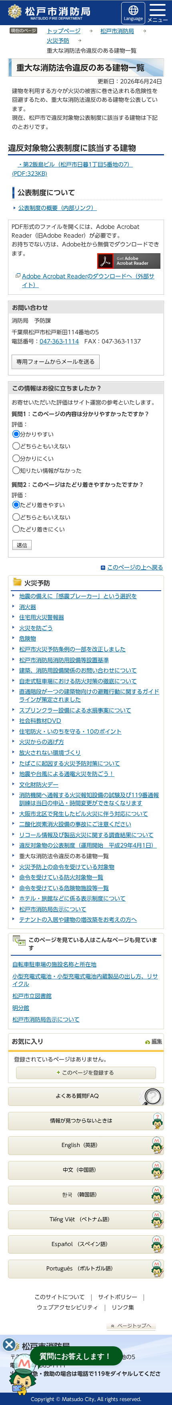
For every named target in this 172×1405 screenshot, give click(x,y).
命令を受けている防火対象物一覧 (61, 877)
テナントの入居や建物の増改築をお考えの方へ (78, 920)
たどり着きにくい (42, 529)
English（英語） (81, 1145)
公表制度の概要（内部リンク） (57, 208)
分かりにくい (37, 459)
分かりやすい (37, 434)
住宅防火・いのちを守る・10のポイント (70, 731)
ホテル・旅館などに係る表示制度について (72, 898)
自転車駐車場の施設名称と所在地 (54, 964)
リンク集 (123, 1307)
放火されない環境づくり (50, 753)
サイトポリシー (117, 1297)
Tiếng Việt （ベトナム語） (81, 1219)
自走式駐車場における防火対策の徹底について (78, 681)
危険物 (27, 638)
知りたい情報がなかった (51, 471)
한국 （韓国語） (81, 1194)
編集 (157, 1041)
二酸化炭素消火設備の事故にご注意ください (75, 824)
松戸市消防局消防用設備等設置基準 (64, 660)
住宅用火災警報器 (41, 617)
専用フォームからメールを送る (55, 362)
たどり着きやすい (42, 505)
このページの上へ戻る (135, 567)
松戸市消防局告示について (52, 909)
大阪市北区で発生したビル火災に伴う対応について (83, 814)
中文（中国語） (81, 1170)
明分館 (20, 1008)
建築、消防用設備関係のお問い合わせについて (78, 670)
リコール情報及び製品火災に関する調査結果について (86, 835)
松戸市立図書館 (32, 996)
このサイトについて (59, 1297)
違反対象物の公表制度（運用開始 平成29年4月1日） (88, 845)
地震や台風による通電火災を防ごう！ (66, 774)
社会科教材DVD (40, 721)
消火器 (27, 607)
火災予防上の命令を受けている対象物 (66, 867)
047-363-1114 (59, 341)
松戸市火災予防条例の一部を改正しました (72, 649)
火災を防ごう (36, 628)
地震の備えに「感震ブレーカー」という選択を (78, 596)
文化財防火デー (38, 785)
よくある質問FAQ (77, 1096)
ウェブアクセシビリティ (67, 1307)
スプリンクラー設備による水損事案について (75, 710)
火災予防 (58, 41)
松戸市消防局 (117, 31)
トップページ (63, 31)
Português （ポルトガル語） (81, 1268)
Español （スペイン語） (81, 1244)
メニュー (157, 20)
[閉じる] (9, 1345)
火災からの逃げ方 (41, 742)
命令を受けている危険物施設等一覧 (64, 888)
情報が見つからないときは (81, 1120)
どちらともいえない (45, 446)
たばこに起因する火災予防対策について (69, 763)
